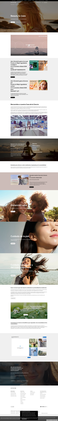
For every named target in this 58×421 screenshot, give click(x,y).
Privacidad (19, 418)
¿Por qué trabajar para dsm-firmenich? (43, 392)
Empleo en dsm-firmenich (43, 394)
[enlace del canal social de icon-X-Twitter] (46, 406)
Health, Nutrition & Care (13, 394)
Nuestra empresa (32, 393)
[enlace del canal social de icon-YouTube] (43, 406)
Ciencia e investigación (23, 397)
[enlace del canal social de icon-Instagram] (45, 406)
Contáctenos (21, 403)
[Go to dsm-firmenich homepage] (13, 2)
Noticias (21, 398)
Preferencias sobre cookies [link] (44, 413)
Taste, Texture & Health (13, 393)
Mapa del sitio (17, 413)
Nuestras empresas (13, 4)
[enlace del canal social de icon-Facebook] (42, 406)
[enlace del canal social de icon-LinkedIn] (40, 406)
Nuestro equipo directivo (23, 393)
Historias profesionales (42, 395)
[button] (42, 2)
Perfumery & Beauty (18, 4)
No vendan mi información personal (24, 418)
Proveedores (21, 402)
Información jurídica (13, 413)
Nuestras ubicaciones (22, 399)
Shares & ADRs (32, 394)
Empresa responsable (22, 394)
